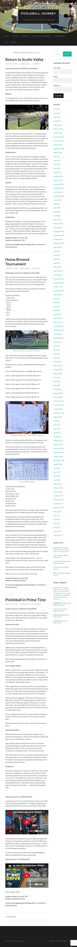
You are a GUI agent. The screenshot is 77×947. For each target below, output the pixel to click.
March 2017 (57, 531)
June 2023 (56, 255)
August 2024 (57, 200)
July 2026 (56, 109)
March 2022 (57, 314)
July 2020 (56, 377)
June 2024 (56, 208)
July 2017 (56, 515)
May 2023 (56, 259)
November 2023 (58, 235)
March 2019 (57, 436)
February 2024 (58, 223)
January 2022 (57, 322)
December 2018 (58, 448)
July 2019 (56, 421)
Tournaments (60, 36)
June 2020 (56, 381)
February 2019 (58, 440)
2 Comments (36, 64)
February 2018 (58, 488)
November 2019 (58, 405)
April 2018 (56, 480)
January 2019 (57, 444)
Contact (14, 42)
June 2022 (56, 302)
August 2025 (57, 152)
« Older (10, 917)
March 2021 (57, 361)
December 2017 (58, 496)
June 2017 (56, 519)
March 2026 (57, 125)
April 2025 (56, 168)
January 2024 (57, 227)
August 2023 (57, 247)
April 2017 (56, 527)
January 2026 (57, 133)
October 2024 (58, 192)
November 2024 (58, 188)
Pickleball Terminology (42, 36)
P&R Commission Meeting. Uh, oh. (62, 574)
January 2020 (57, 397)
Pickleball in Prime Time (25, 599)
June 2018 (56, 472)
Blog (7, 36)
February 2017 (58, 535)
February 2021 (58, 365)
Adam (55, 609)
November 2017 (58, 500)
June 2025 (56, 160)
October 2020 (58, 369)
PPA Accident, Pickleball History (61, 568)
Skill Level (56, 85)
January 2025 (57, 180)
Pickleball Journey (38, 13)
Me (6, 42)
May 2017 (56, 523)
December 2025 (58, 137)
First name (56, 68)
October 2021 (58, 334)
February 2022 (58, 318)
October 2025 (58, 145)
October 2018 (58, 456)
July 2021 (56, 346)
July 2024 (56, 204)
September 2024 (58, 196)
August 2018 (57, 464)
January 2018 (57, 492)
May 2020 (56, 385)
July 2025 (56, 156)
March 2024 (57, 220)
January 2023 (57, 275)
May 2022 (56, 306)
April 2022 (56, 310)
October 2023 (58, 239)
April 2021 (56, 358)
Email (55, 76)
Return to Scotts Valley (24, 59)
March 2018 (57, 484)
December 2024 (58, 184)
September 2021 (58, 338)
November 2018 (58, 452)
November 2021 (58, 330)
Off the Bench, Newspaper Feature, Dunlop (61, 562)
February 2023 (58, 271)
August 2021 (57, 342)
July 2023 (56, 251)
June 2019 (56, 425)
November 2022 (58, 283)
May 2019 (56, 429)
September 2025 (58, 148)
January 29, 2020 (11, 268)
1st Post (16, 36)
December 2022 (58, 279)
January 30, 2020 (11, 64)
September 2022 (58, 291)
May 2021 (56, 354)
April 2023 (56, 263)
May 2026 (56, 117)
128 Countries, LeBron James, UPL (60, 556)
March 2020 (57, 389)
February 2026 (58, 129)
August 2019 (57, 417)
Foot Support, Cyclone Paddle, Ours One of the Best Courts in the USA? (61, 549)
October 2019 (58, 409)
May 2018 (56, 476)
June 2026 (56, 113)
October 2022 (58, 287)
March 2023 (57, 267)
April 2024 (56, 216)
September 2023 (58, 243)
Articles (26, 36)
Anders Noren (61, 941)
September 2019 (58, 413)
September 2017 (58, 507)
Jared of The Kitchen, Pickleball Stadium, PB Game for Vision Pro (62, 596)
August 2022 (57, 294)
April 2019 (56, 433)
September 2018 (58, 460)
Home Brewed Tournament (17, 261)
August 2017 (57, 511)
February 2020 (58, 393)
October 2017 (58, 504)
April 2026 (56, 121)
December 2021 (58, 326)
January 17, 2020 (11, 604)
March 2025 (57, 172)
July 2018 (56, 468)
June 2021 (56, 350)
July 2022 (56, 298)
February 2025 (58, 176)
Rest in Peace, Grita (60, 622)
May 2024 (56, 212)
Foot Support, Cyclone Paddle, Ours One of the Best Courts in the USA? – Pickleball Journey (61, 590)
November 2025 (58, 141)
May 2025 (56, 164)
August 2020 (57, 373)
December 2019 (58, 401)
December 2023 (58, 231)
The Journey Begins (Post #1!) (62, 604)
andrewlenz (24, 64)
